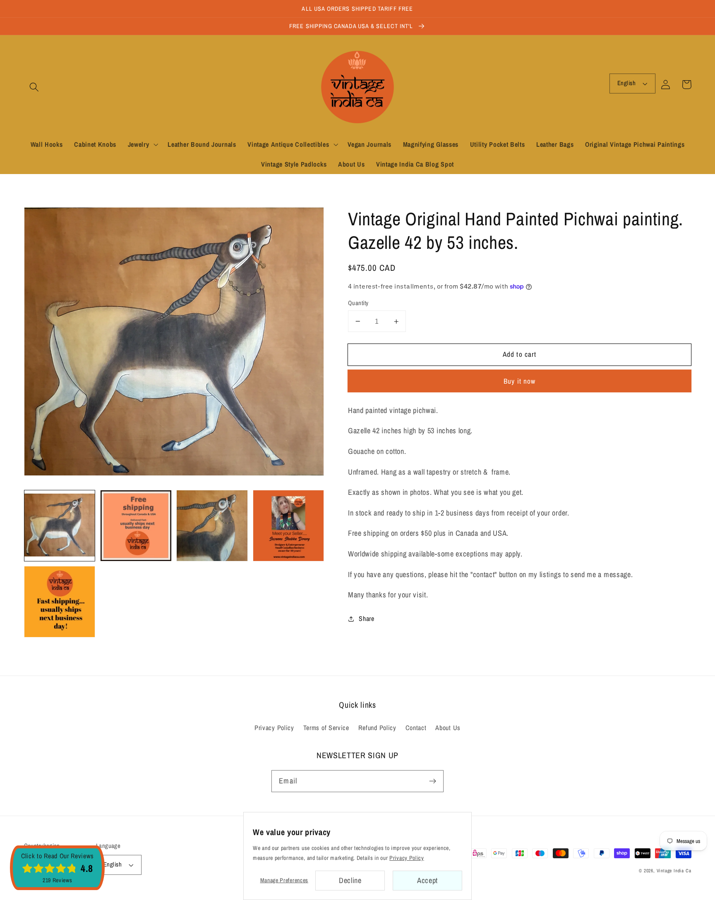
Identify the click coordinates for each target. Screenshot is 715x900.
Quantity (358, 303)
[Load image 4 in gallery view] (288, 525)
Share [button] (366, 618)
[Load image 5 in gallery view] (60, 601)
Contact (416, 727)
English (626, 83)
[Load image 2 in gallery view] (136, 525)
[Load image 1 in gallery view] (60, 525)
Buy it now (520, 381)
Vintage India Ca (674, 870)
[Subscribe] (432, 781)
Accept (427, 880)
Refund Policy (377, 727)
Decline (350, 880)
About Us (448, 727)
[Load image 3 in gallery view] (212, 525)
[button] (34, 87)
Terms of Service (326, 727)
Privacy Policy (274, 727)
